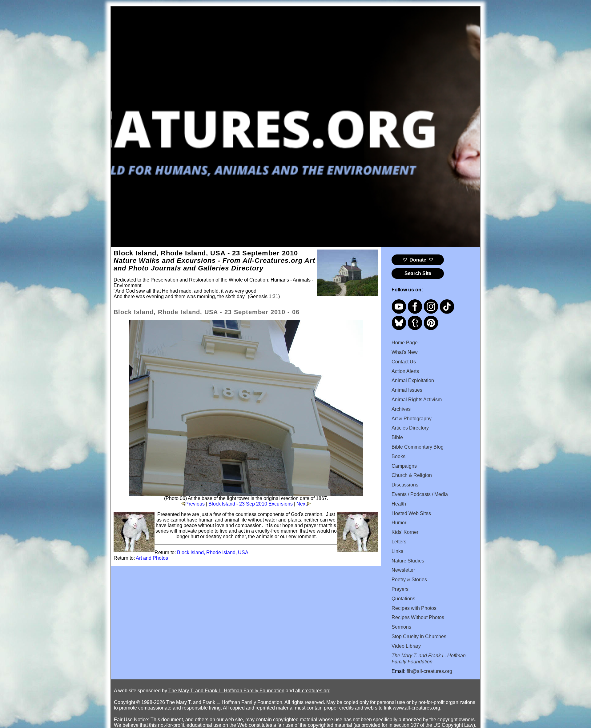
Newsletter (403, 570)
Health (399, 503)
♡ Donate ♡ (418, 259)
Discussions (405, 484)
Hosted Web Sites (411, 513)
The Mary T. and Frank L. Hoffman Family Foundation (226, 690)
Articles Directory (410, 427)
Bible (397, 437)
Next (301, 503)
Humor (399, 522)
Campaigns (404, 466)
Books (398, 456)
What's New (405, 352)
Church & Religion (412, 475)
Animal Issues (407, 390)
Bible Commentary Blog (418, 447)
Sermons (401, 627)
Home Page (405, 342)
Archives (401, 409)
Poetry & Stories (409, 579)
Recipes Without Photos (418, 617)
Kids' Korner (405, 532)
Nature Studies (408, 560)
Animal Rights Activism (417, 399)
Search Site (417, 273)
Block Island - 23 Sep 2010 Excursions (250, 503)
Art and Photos (152, 558)
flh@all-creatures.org (429, 671)
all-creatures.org (313, 690)
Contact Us (404, 361)
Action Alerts (405, 371)
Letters (399, 541)
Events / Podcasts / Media (420, 494)
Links (397, 551)
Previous (195, 503)
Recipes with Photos (414, 608)
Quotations (403, 598)
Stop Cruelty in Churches (419, 636)
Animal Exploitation (413, 380)
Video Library (406, 646)
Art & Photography (412, 418)
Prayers (400, 589)
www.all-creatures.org (416, 707)
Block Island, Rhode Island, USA (212, 552)
